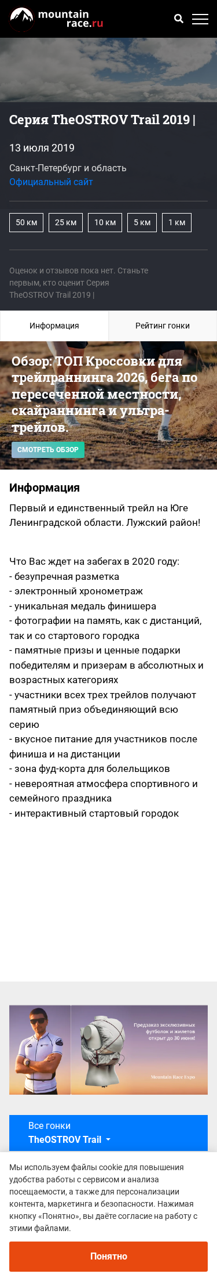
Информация (54, 325)
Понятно (108, 1256)
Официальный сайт (51, 181)
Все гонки (64, 1132)
